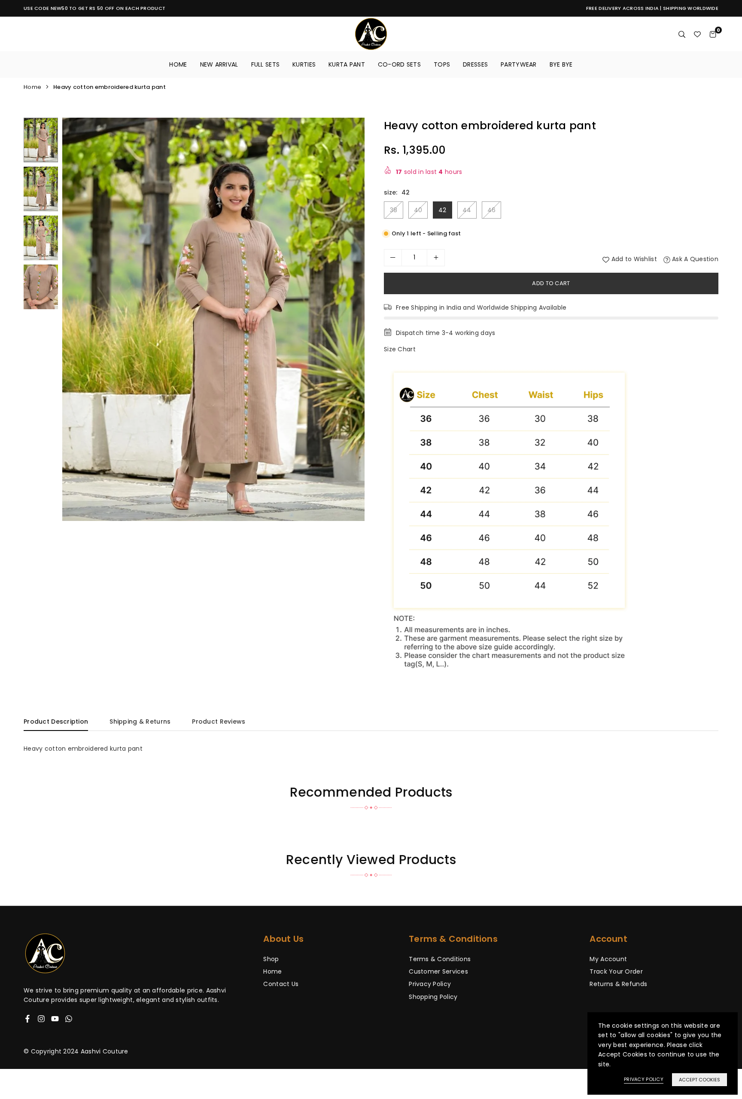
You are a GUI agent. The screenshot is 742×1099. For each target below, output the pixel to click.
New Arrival (219, 64)
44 (466, 210)
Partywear (519, 64)
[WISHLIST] (697, 34)
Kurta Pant (346, 64)
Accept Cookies (699, 1079)
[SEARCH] (682, 34)
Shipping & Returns (139, 721)
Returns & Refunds (618, 984)
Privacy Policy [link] (643, 1079)
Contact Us (280, 984)
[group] (213, 319)
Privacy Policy (430, 984)
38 (394, 210)
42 (442, 210)
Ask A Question (694, 259)
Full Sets (265, 64)
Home (178, 64)
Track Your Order (616, 971)
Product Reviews (218, 721)
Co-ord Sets (399, 64)
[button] (352, 320)
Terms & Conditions (440, 959)
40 (418, 210)
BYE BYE (561, 64)
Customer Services (438, 971)
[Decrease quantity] (392, 258)
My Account (608, 959)
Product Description (56, 721)
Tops (442, 64)
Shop (271, 959)
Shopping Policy (433, 996)
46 (491, 210)
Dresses (475, 64)
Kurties (304, 64)
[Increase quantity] (435, 258)
